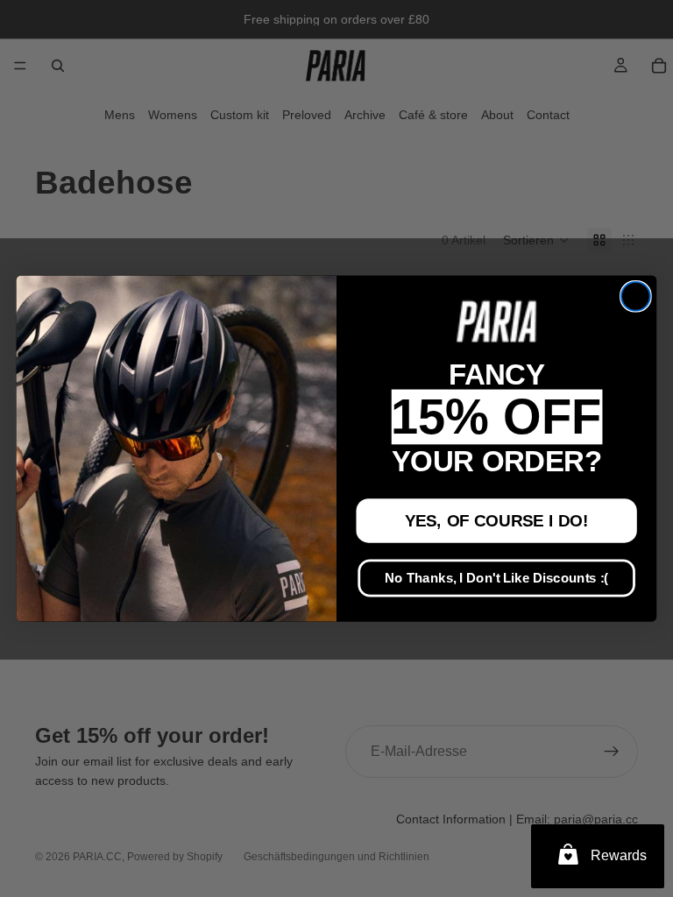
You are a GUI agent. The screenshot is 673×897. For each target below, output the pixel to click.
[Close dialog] (635, 296)
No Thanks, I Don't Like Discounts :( (496, 578)
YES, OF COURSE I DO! (497, 521)
